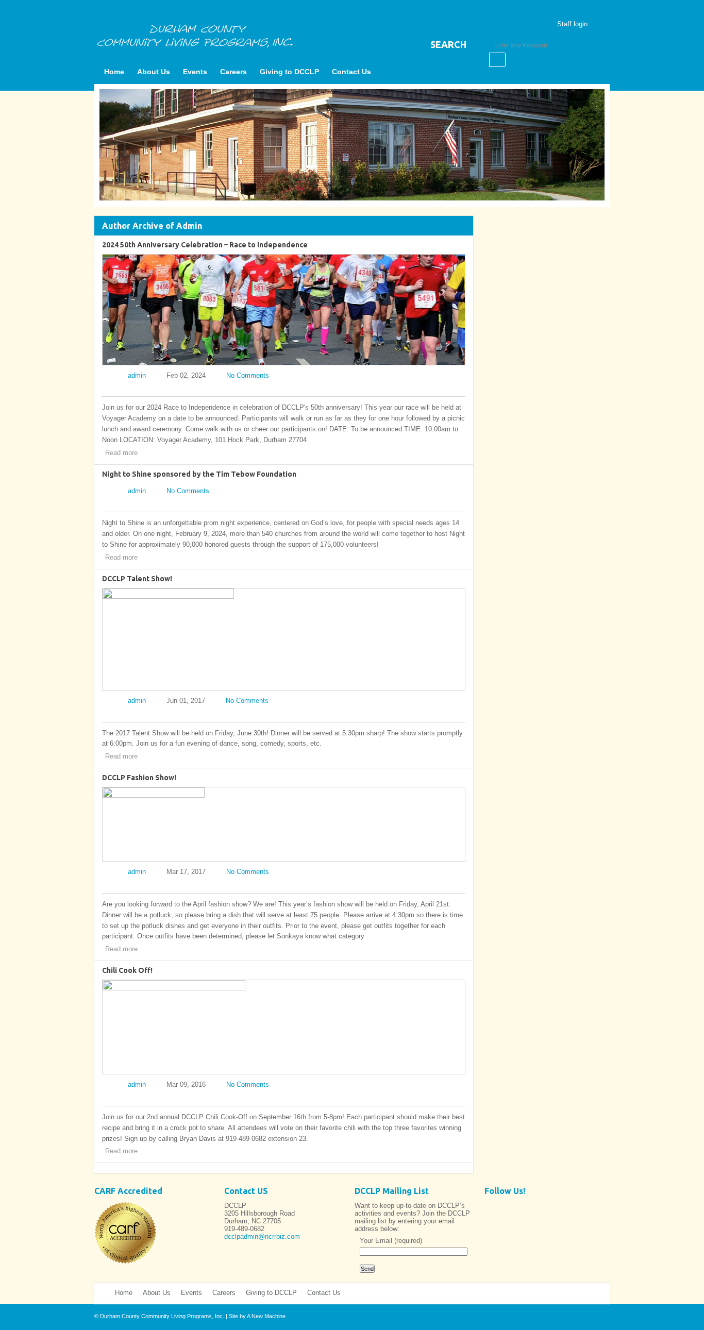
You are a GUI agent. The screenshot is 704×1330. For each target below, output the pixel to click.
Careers (233, 72)
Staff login (572, 24)
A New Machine (266, 1316)
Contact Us (351, 72)
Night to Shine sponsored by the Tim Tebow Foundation (199, 474)
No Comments (247, 375)
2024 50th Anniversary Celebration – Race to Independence (205, 245)
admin (137, 375)
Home (114, 72)
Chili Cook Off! (127, 970)
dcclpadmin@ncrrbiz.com (262, 1236)
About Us (153, 72)
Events (195, 72)
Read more (121, 453)
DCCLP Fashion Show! (139, 777)
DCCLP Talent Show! (137, 579)
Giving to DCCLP (289, 72)
